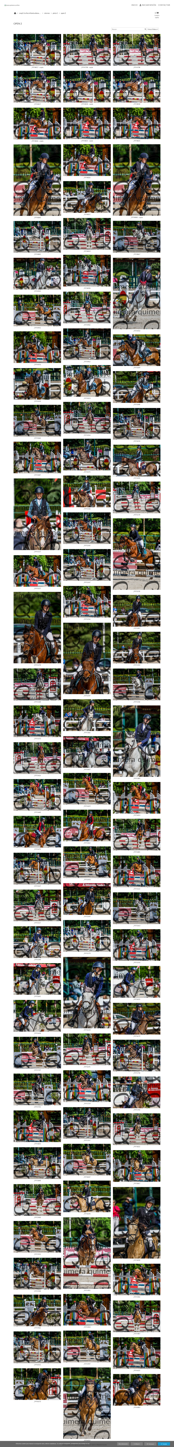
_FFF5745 (136, 1110)
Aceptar (164, 1444)
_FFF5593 (136, 962)
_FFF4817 (37, 104)
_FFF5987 (136, 1334)
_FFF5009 (136, 367)
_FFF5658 (37, 1033)
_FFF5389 (136, 778)
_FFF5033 (37, 401)
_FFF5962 (37, 1328)
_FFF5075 (86, 472)
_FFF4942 (86, 325)
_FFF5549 (86, 916)
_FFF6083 (136, 1407)
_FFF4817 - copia (37, 67)
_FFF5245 (86, 545)
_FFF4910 (136, 331)
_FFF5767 (86, 1140)
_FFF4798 (136, 67)
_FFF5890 (136, 1260)
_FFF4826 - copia (37, 141)
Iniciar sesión (149, 5)
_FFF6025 (136, 1370)
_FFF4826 (86, 177)
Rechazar (151, 1444)
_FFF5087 (37, 475)
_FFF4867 (136, 254)
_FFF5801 (37, 1144)
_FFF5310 (136, 665)
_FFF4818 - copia (87, 104)
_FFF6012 (37, 1365)
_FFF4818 (136, 104)
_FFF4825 (136, 141)
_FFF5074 (136, 441)
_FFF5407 (86, 769)
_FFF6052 (86, 1440)
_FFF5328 (37, 702)
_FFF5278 (37, 665)
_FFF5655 (136, 999)
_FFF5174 (136, 515)
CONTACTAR (164, 5)
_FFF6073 (37, 1401)
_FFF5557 (37, 923)
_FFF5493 (86, 879)
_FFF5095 (136, 478)
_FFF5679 (136, 1036)
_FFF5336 (136, 702)
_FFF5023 (86, 398)
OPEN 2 (63, 13)
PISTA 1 (55, 13)
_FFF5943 (86, 1327)
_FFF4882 (37, 254)
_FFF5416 (37, 775)
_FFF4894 (86, 288)
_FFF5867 (136, 1183)
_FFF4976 (37, 364)
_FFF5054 (86, 435)
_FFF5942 (136, 1297)
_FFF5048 (136, 404)
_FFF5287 (136, 628)
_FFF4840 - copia (137, 217)
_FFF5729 (86, 1103)
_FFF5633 (86, 1030)
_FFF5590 (37, 959)
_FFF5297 (86, 696)
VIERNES (47, 13)
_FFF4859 (86, 251)
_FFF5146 (86, 509)
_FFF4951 (37, 328)
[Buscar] (145, 29)
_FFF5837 (86, 1177)
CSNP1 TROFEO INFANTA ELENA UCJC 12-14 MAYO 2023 (30, 13)
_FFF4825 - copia (87, 141)
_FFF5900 (37, 1217)
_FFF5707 (37, 1070)
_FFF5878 (86, 1214)
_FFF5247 (86, 582)
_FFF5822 (136, 1146)
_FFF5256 (86, 619)
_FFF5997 (86, 1364)
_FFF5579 (86, 953)
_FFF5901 (86, 1290)
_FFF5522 (136, 889)
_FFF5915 (37, 1254)
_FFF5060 (37, 438)
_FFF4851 (86, 214)
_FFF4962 (86, 362)
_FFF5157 (37, 552)
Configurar (137, 1444)
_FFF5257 (37, 588)
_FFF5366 (86, 732)
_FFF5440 (37, 812)
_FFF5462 (86, 843)
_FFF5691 (86, 1067)
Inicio (134, 5)
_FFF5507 (37, 886)
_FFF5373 (37, 739)
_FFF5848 (37, 1180)
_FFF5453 (136, 815)
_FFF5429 (86, 806)
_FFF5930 (37, 1291)
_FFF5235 (136, 591)
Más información (123, 1444)
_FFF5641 (37, 996)
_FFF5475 (37, 849)
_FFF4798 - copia (87, 67)
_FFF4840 (37, 217)
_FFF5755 (37, 1107)
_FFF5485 (136, 852)
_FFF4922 (37, 291)
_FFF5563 (136, 926)
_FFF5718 (136, 1073)
